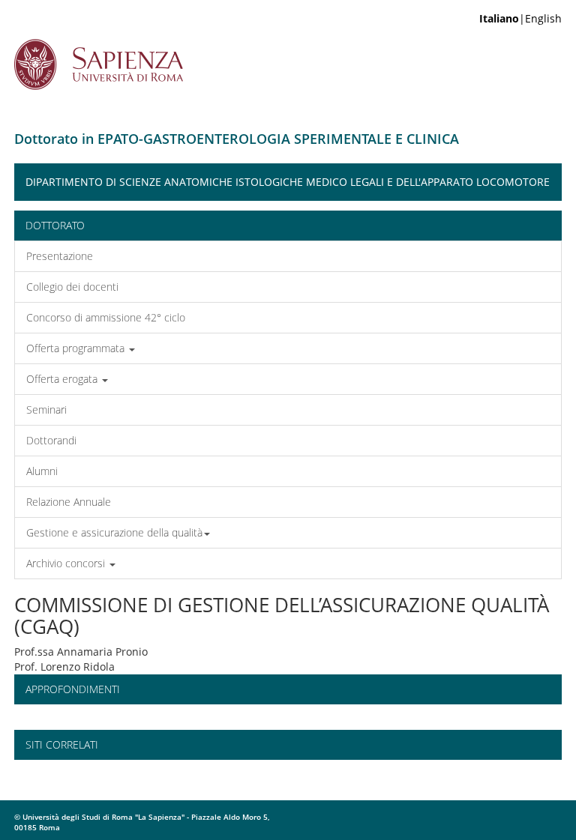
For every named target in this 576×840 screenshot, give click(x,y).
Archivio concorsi (67, 563)
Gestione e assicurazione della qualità (114, 532)
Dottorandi (51, 440)
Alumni (42, 471)
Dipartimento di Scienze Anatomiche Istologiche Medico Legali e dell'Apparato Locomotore (288, 182)
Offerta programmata (77, 348)
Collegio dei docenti (72, 287)
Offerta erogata (63, 379)
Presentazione (59, 256)
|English (520, 18)
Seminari (46, 409)
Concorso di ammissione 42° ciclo (105, 317)
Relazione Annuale (68, 502)
